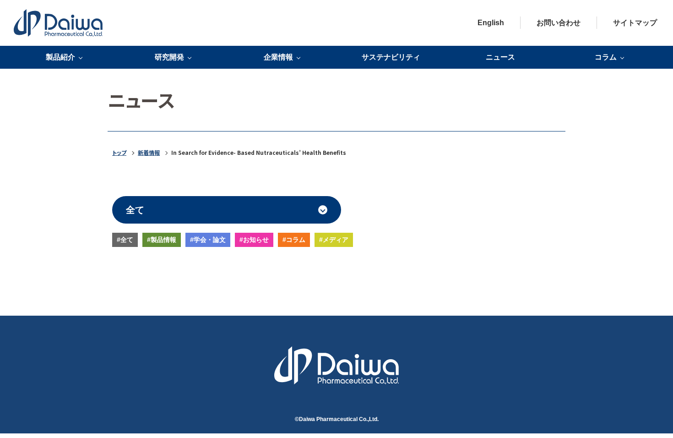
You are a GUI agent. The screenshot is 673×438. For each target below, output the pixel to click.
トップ (119, 152)
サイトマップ (635, 23)
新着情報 (149, 152)
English (491, 23)
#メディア (333, 239)
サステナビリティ (391, 57)
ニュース (500, 57)
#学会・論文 (208, 239)
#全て (125, 239)
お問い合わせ (559, 23)
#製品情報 (161, 239)
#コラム (293, 239)
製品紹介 (60, 57)
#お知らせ (254, 239)
